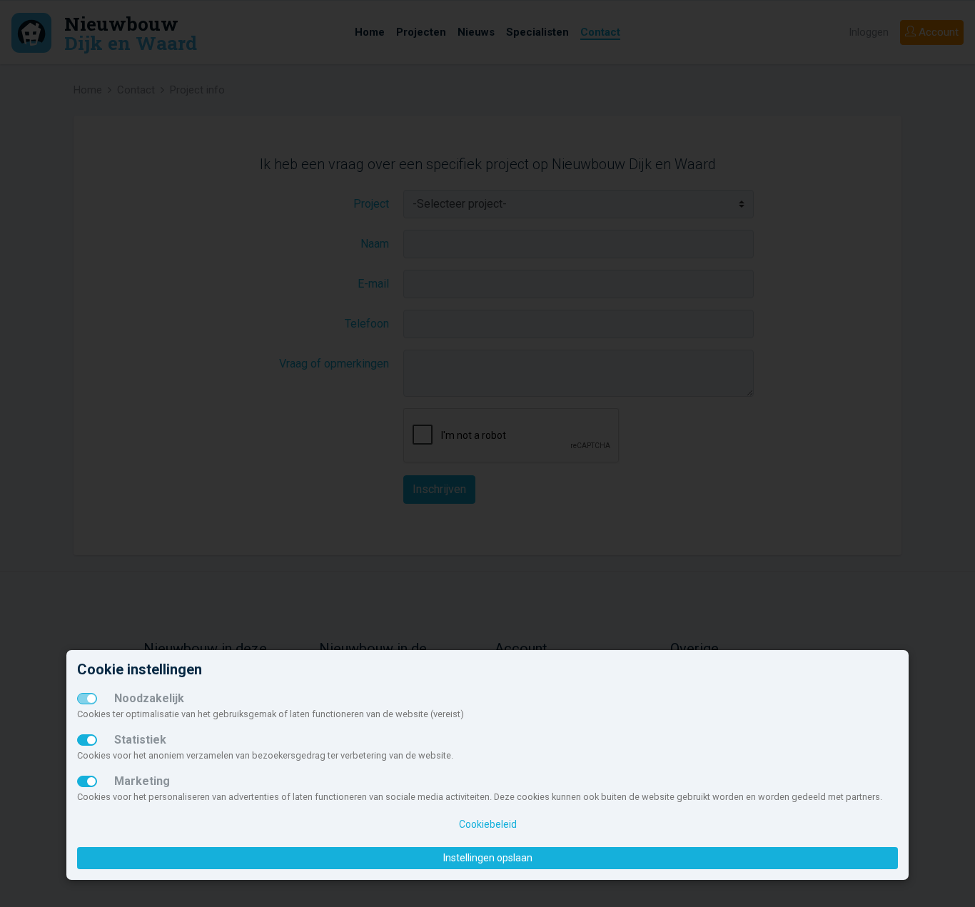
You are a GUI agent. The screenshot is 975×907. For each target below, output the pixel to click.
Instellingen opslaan (487, 857)
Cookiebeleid (488, 824)
